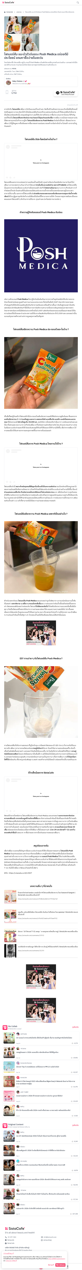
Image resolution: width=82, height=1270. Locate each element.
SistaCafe (9, 12)
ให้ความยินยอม (60, 1265)
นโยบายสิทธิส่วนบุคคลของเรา (56, 1259)
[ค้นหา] (78, 2)
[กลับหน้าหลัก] (8, 2)
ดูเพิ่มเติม (75, 1027)
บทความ (19, 12)
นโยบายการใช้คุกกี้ (11, 1261)
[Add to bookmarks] (7, 92)
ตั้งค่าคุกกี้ (51, 1265)
